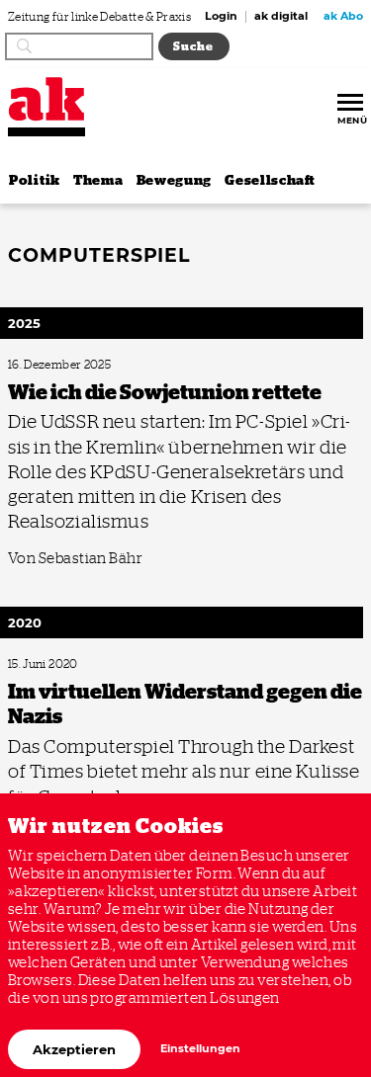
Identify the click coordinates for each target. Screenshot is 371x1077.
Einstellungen (200, 1048)
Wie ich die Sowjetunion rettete (78, 365)
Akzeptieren (74, 1049)
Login (221, 17)
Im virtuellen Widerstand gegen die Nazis (98, 664)
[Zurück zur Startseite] (46, 99)
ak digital (281, 17)
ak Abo (343, 17)
